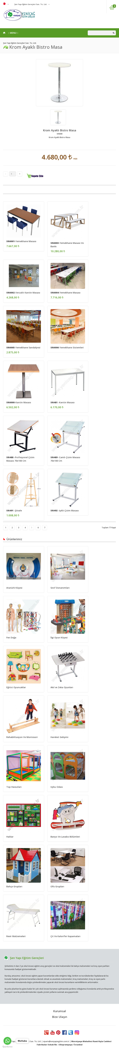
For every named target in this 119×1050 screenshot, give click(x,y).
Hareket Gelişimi (59, 737)
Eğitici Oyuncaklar (16, 687)
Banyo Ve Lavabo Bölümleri (65, 836)
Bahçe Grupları (14, 886)
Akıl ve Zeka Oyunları (62, 687)
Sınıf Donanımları (60, 587)
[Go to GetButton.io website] (7, 1047)
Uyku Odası (57, 786)
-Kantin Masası (18, 402)
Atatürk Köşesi (14, 587)
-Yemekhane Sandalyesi (23, 347)
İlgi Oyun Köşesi (59, 637)
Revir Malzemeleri (16, 936)
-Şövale (14, 510)
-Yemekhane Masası (21, 241)
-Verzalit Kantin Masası (23, 292)
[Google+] (46, 1034)
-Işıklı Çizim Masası (65, 510)
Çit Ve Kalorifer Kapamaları (65, 936)
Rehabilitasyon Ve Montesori (22, 737)
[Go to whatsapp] (7, 1041)
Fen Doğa (11, 637)
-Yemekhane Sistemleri (67, 347)
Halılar (9, 836)
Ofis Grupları (57, 886)
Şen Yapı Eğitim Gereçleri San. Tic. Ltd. (30, 4)
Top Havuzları (14, 786)
